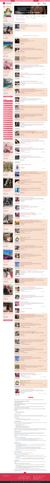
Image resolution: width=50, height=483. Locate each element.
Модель (4, 124)
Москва (19, 477)
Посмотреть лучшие (30, 397)
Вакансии (37, 475)
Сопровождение (5, 130)
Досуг (4, 105)
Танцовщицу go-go (18, 464)
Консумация (5, 122)
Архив (39, 476)
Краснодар (34, 16)
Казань (31, 16)
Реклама (34, 476)
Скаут (4, 128)
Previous (13, 28)
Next (47, 28)
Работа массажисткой (21, 16)
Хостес (16, 445)
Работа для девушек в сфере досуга (37, 478)
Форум (39, 475)
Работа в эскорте (17, 414)
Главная (34, 475)
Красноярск (38, 16)
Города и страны (43, 475)
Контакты (37, 476)
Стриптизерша (32, 3)
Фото (44, 476)
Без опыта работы (6, 118)
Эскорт (4, 103)
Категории (42, 476)
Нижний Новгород (43, 16)
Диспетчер (5, 120)
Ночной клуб (5, 126)
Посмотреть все (8, 96)
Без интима (5, 116)
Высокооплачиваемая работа (6, 101)
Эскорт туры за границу (35, 479)
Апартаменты (24, 369)
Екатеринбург (27, 16)
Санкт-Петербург (22, 477)
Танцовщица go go (6, 134)
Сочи (25, 477)
